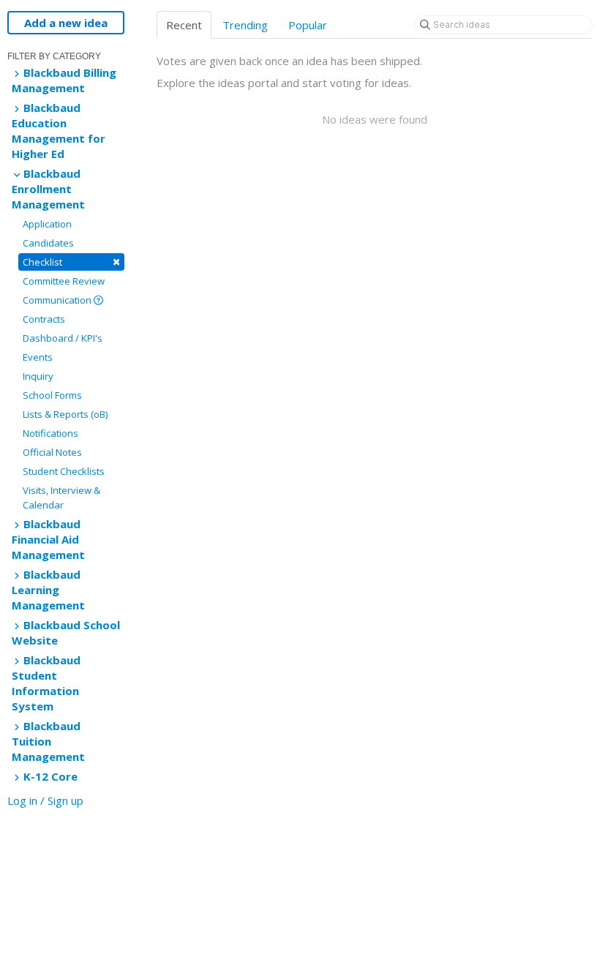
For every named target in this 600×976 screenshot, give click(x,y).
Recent (184, 25)
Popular (307, 25)
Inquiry (38, 376)
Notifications (50, 433)
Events (38, 357)
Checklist (71, 261)
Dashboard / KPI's (62, 338)
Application (47, 223)
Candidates (48, 242)
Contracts (44, 319)
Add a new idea (66, 22)
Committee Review (64, 281)
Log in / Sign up (45, 800)
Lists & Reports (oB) (65, 414)
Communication (58, 300)
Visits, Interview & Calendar (61, 497)
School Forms (52, 395)
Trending (245, 25)
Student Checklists (64, 471)
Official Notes (52, 452)
